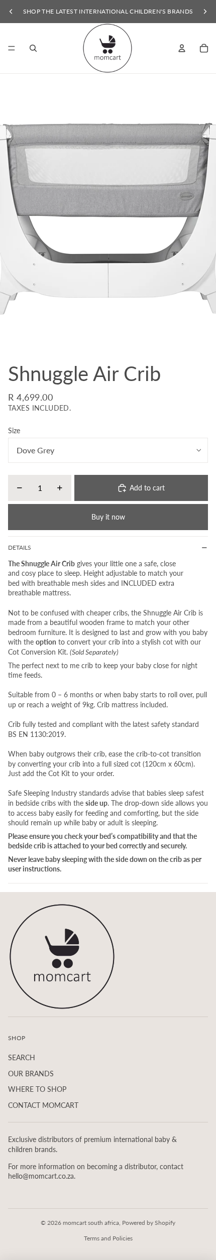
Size (14, 430)
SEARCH (21, 1057)
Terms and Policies (108, 1238)
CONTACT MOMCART (43, 1105)
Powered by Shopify (148, 1222)
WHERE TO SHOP (37, 1089)
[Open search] (33, 48)
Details (19, 547)
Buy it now (108, 517)
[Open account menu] (182, 48)
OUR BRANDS (31, 1073)
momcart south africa (91, 1222)
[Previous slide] (11, 12)
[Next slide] (205, 12)
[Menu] (11, 48)
